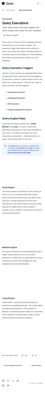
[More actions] (42, 3)
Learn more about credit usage (19, 152)
